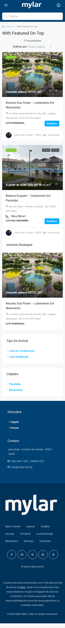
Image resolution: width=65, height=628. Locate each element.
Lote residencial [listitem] (18, 356)
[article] (32, 291)
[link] (32, 74)
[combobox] (40, 47)
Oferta (55, 150)
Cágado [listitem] (14, 422)
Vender (55, 57)
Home (9, 26)
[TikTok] (53, 554)
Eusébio (45, 526)
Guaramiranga (44, 533)
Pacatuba (45, 541)
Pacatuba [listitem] (14, 384)
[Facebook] (11, 554)
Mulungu (29, 541)
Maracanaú (11, 541)
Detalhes (52, 123)
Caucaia (9, 533)
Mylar (23, 587)
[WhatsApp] (42, 554)
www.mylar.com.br (33, 566)
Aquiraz (30, 526)
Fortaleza (25, 533)
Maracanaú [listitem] (15, 390)
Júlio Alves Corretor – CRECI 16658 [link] (31, 135)
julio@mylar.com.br (22, 467)
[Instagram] (22, 554)
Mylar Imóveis (13, 526)
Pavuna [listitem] (14, 427)
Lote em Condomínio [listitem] (21, 350)
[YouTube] (32, 554)
